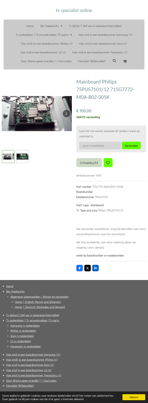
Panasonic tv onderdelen (25, 346)
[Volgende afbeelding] (66, 113)
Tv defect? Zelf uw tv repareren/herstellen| (32, 315)
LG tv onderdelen (20, 341)
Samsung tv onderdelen (25, 325)
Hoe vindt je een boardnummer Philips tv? (32, 359)
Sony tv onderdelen (22, 336)
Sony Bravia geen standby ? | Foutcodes (31, 380)
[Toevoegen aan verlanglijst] (108, 162)
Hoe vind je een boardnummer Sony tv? (30, 365)
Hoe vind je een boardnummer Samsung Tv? (33, 354)
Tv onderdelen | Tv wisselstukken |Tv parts (32, 320)
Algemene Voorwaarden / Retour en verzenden (39, 296)
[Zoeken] (114, 60)
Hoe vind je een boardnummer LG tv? (29, 370)
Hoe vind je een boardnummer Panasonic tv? (33, 375)
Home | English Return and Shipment (38, 302)
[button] (8, 156)
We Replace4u (15, 291)
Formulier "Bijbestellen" (20, 385)
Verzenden (131, 145)
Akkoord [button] (134, 397)
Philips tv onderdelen (23, 330)
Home (9, 286)
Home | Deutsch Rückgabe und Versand (40, 307)
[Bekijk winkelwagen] (125, 61)
